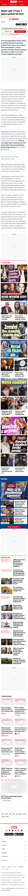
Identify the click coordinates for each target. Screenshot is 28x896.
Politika (3, 506)
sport (6, 813)
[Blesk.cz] (13, 1)
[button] (9, 834)
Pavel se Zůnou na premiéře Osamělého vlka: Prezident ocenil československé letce (18, 572)
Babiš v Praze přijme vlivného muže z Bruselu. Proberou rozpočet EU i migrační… (18, 651)
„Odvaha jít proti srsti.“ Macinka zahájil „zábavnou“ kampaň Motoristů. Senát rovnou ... (20, 520)
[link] (6, 831)
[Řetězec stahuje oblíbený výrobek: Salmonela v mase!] (6, 608)
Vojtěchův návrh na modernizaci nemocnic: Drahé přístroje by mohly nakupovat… (19, 633)
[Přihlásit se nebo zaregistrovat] (25, 1)
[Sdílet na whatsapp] (23, 24)
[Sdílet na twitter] (19, 24)
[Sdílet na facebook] (17, 24)
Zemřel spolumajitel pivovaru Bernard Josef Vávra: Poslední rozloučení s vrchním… (19, 642)
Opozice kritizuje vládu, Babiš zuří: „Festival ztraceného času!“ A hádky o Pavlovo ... (20, 504)
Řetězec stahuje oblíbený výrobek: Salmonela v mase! (18, 607)
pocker (3, 816)
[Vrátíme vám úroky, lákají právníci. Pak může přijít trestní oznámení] (6, 625)
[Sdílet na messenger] (21, 24)
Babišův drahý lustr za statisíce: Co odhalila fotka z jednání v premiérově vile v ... (20, 512)
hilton (3, 813)
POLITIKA (4, 479)
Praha (7, 816)
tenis (10, 813)
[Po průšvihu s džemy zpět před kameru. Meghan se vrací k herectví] (6, 581)
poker (13, 813)
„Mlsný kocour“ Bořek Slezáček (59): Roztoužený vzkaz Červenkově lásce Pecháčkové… (19, 563)
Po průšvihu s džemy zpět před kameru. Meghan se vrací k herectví (18, 581)
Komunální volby (4, 523)
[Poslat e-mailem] (26, 24)
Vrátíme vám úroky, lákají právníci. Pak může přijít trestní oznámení (18, 624)
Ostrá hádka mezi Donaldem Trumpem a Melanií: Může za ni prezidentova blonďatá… (19, 616)
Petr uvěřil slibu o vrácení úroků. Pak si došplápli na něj (18, 589)
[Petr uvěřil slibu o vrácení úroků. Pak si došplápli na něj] (6, 590)
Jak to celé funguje (14, 34)
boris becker (19, 813)
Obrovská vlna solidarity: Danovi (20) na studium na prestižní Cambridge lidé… (19, 660)
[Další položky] (26, 4)
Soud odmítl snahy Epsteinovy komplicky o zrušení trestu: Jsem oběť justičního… (19, 599)
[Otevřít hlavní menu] (1, 1)
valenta (24, 813)
